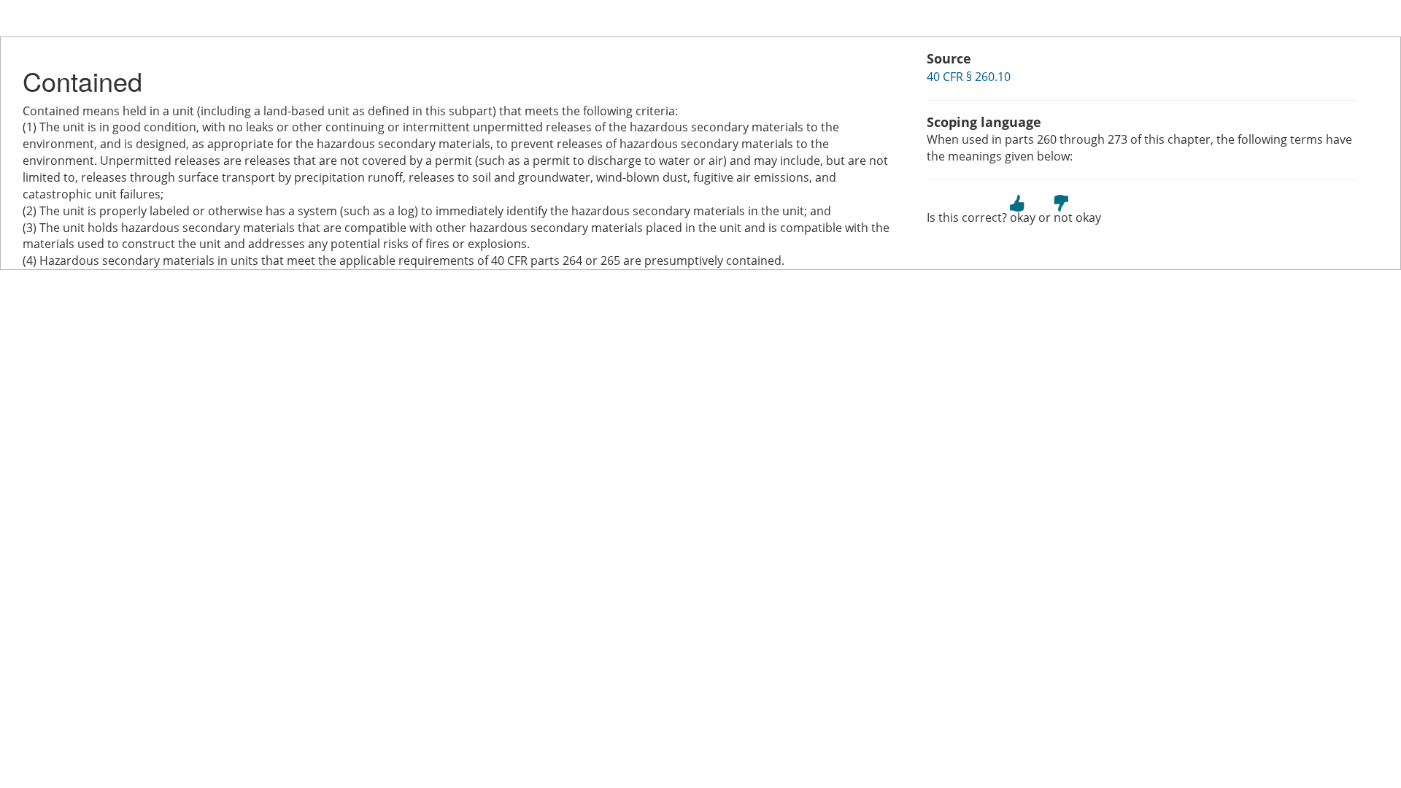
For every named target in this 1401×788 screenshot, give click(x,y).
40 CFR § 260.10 (969, 77)
